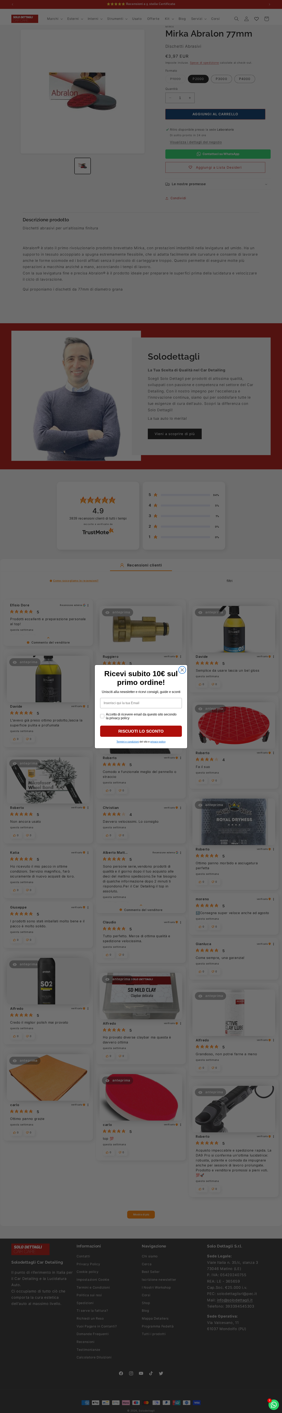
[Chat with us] (273, 1404)
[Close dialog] (182, 670)
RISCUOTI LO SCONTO (141, 731)
